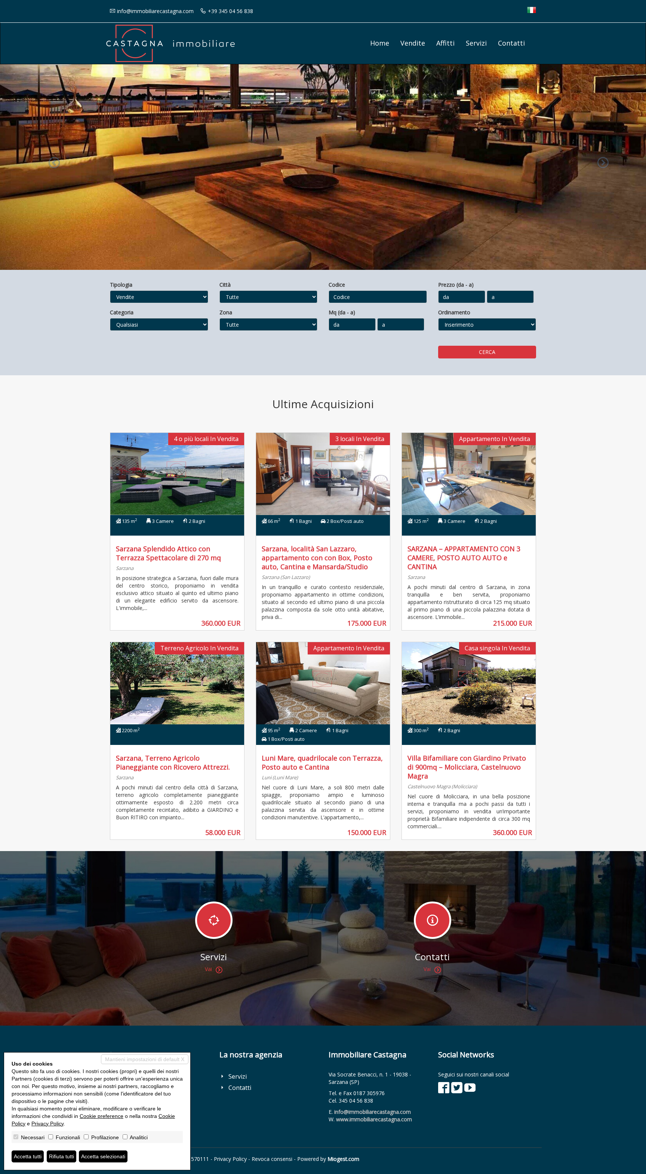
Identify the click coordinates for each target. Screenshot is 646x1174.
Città (225, 284)
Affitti (445, 42)
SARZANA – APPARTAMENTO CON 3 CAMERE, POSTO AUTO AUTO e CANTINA (463, 557)
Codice (337, 284)
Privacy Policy (230, 1158)
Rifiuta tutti (61, 1156)
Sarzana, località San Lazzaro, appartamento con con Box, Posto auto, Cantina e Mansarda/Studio (317, 557)
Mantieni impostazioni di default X (144, 1059)
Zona (225, 312)
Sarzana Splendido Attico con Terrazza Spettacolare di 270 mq (168, 553)
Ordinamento (454, 312)
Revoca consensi (272, 1158)
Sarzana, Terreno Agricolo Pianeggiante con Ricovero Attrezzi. (173, 762)
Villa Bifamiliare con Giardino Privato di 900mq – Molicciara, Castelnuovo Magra (466, 767)
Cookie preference (101, 1116)
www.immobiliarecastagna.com (374, 1119)
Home (379, 42)
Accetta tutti (27, 1156)
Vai (208, 969)
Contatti (511, 42)
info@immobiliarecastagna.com (155, 11)
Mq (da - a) (342, 312)
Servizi (476, 42)
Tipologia (121, 284)
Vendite (412, 42)
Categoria (121, 312)
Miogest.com (343, 1158)
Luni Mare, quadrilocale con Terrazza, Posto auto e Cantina (322, 762)
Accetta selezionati (103, 1156)
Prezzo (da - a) (456, 284)
